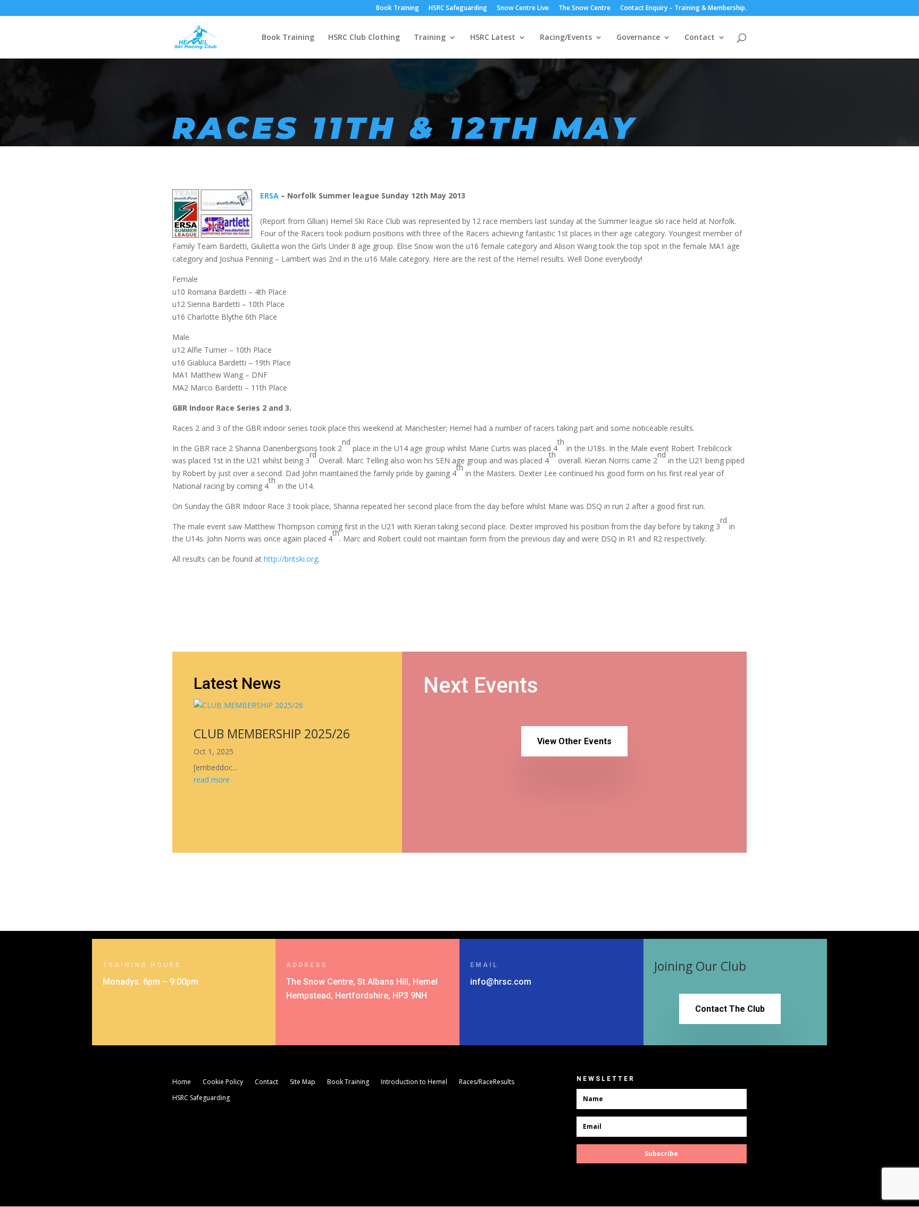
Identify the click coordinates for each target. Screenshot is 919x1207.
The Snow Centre (584, 8)
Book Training (397, 8)
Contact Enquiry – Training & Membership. (683, 8)
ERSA (269, 195)
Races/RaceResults (486, 1082)
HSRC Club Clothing (364, 38)
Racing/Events (566, 38)
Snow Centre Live (523, 8)
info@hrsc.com (500, 982)
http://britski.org (291, 559)
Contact (699, 38)
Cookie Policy (223, 1082)
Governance (638, 38)
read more (212, 780)
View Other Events (574, 741)
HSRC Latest (492, 38)
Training (430, 38)
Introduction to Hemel (414, 1082)
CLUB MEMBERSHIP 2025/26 (272, 733)
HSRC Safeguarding (458, 8)
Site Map (302, 1082)
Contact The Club (730, 1009)
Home (181, 1082)
